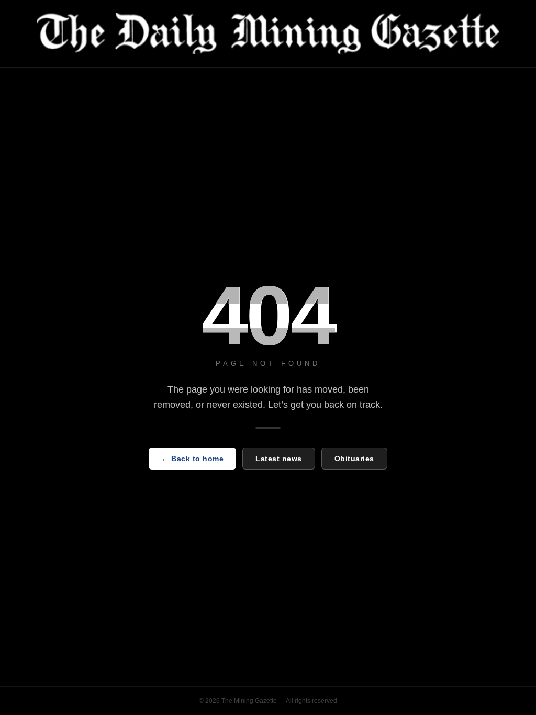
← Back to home (192, 458)
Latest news (278, 458)
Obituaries (354, 458)
